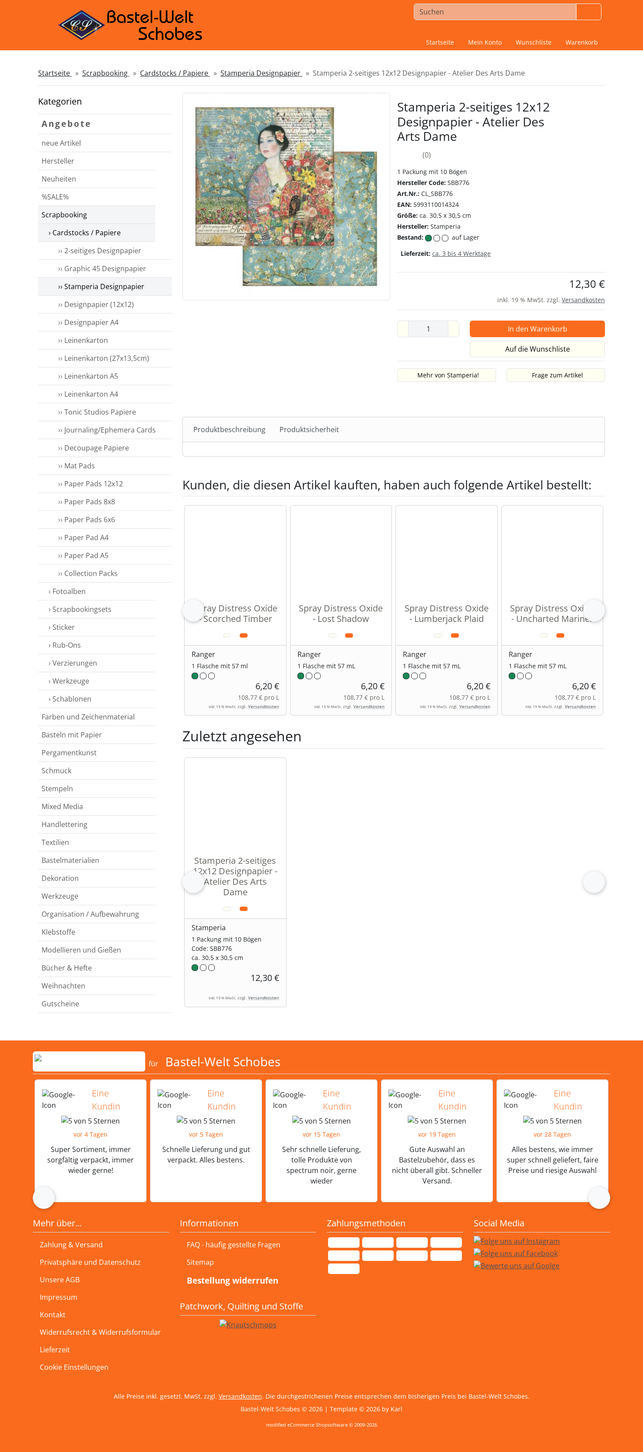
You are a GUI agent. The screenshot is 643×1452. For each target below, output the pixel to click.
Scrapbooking (64, 215)
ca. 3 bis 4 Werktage (461, 253)
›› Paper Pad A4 (81, 537)
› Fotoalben (66, 591)
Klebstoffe (58, 932)
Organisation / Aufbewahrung (90, 914)
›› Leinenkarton (81, 340)
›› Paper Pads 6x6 (85, 519)
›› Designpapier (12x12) (94, 304)
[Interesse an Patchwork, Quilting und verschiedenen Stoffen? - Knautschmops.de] (248, 1324)
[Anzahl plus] (453, 329)
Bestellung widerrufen (232, 1280)
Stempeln (57, 788)
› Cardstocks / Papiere (84, 232)
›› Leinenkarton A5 (86, 376)
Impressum (58, 1297)
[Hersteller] (163, 161)
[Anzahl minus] (403, 329)
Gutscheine (60, 1004)
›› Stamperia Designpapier (99, 286)
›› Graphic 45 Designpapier (100, 268)
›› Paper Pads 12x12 (89, 484)
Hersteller (58, 161)
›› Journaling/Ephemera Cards (105, 430)
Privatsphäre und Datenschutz (90, 1262)
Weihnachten (63, 986)
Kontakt (53, 1314)
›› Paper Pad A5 (81, 555)
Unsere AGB (60, 1279)
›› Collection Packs (86, 573)
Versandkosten (583, 300)
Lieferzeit (55, 1349)
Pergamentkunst (69, 752)
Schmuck (56, 770)
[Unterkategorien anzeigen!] (163, 179)
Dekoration (60, 878)
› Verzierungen (72, 663)
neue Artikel (61, 143)
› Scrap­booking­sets (79, 609)
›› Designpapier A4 (87, 322)
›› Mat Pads (75, 466)
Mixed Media (62, 806)
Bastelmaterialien (70, 860)
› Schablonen (69, 699)
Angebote (66, 123)
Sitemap (200, 1262)
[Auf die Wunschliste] (227, 635)
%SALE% (55, 197)
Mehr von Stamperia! (448, 375)
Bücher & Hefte (67, 968)
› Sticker (61, 627)
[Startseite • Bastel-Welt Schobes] (130, 25)
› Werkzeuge (68, 681)
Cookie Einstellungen (72, 1367)
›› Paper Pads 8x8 (85, 501)
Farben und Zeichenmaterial (88, 717)
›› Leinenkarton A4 (86, 394)
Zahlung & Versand (71, 1245)
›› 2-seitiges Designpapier (98, 250)
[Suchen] (588, 11)
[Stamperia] (584, 172)
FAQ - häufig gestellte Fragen (233, 1245)
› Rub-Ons (64, 645)
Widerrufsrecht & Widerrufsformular (100, 1332)
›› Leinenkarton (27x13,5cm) (102, 358)
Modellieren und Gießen (81, 950)
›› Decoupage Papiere (92, 448)
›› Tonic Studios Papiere (95, 412)
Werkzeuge (60, 896)
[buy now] (244, 635)
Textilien (55, 842)
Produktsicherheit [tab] (309, 429)
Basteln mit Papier (72, 735)
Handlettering (64, 824)
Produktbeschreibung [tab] (229, 429)
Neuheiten (59, 179)
